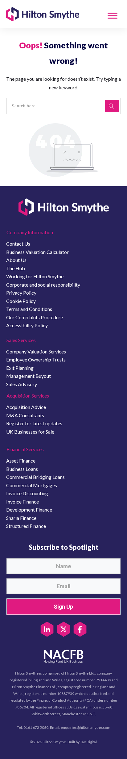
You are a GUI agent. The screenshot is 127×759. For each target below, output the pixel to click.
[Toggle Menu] (112, 15)
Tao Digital (88, 742)
